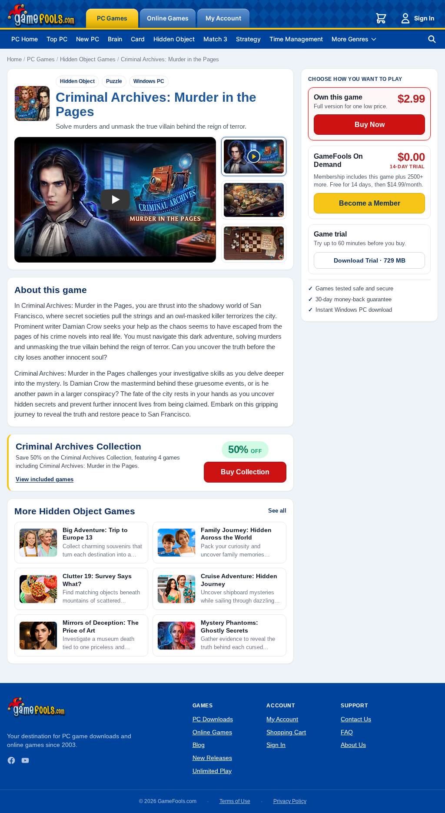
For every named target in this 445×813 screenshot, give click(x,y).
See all (277, 510)
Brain (115, 39)
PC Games (112, 18)
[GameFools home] (41, 15)
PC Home (24, 39)
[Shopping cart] (381, 18)
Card (138, 39)
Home (14, 59)
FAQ (347, 732)
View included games (44, 479)
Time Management (296, 39)
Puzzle (114, 81)
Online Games (168, 18)
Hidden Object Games (88, 59)
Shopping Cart (286, 732)
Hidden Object (174, 39)
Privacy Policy (289, 801)
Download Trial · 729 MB (369, 260)
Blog (199, 744)
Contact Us (356, 719)
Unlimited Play (212, 770)
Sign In (424, 18)
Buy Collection (245, 472)
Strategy (248, 39)
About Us (353, 744)
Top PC (56, 39)
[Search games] (432, 39)
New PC (87, 39)
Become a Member (369, 203)
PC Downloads (213, 719)
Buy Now (370, 124)
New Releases (212, 757)
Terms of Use (234, 801)
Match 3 (215, 39)
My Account (223, 18)
